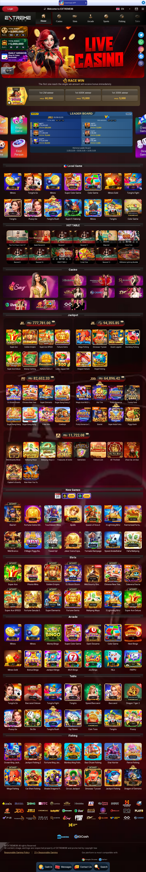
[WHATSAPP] (141, 42)
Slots (75, 21)
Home (43, 21)
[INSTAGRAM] (141, 49)
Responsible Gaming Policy (17, 852)
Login (10, 9)
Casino (59, 21)
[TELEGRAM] (141, 35)
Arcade (90, 21)
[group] (17, 238)
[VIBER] (141, 63)
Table (137, 21)
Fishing (122, 21)
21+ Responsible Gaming (46, 852)
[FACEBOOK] (141, 56)
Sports (106, 21)
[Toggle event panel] (6, 66)
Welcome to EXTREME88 (115, 9)
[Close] (143, 2)
